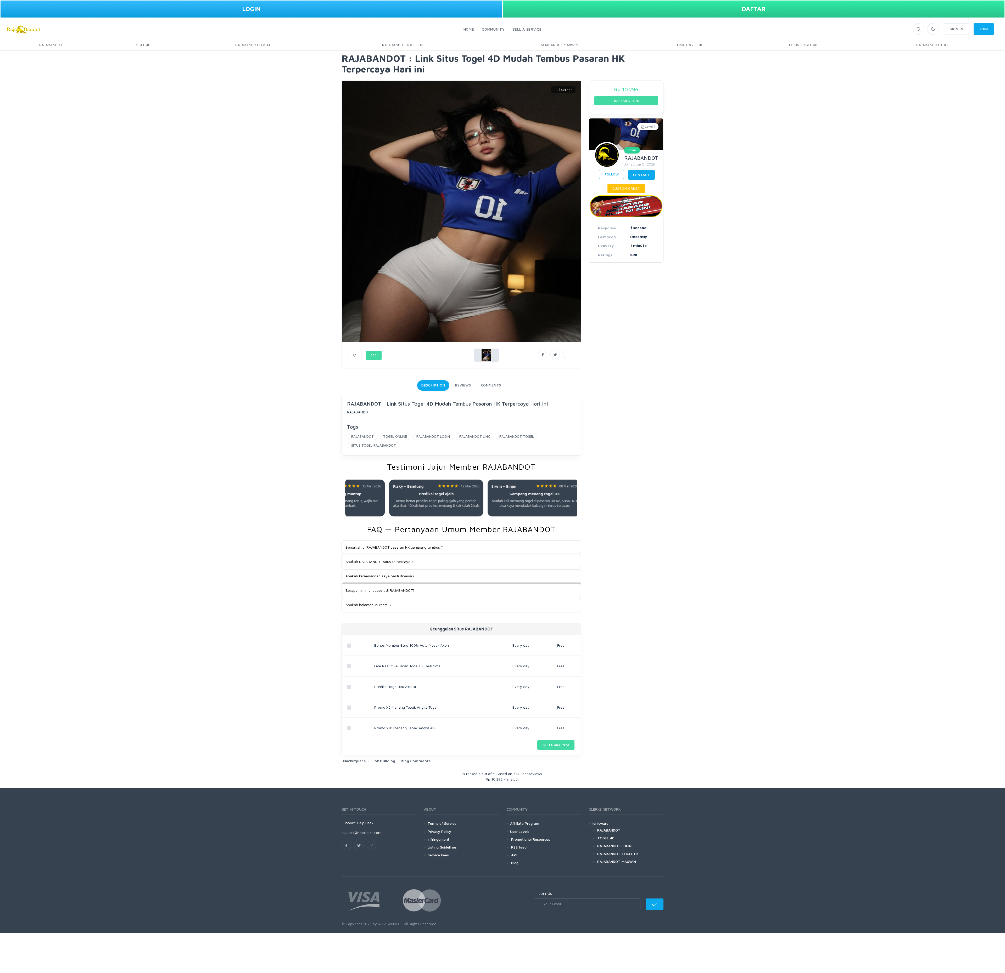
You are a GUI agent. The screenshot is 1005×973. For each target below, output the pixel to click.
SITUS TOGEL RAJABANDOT (373, 445)
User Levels (519, 831)
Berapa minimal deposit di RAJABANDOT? (380, 590)
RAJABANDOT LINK (474, 436)
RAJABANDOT (50, 45)
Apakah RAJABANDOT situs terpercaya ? (379, 561)
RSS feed (518, 847)
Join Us (545, 893)
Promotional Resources (530, 839)
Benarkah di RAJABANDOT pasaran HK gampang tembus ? (394, 547)
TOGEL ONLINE (395, 436)
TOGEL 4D (142, 45)
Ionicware (600, 823)
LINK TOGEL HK (689, 45)
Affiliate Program (524, 823)
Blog (514, 863)
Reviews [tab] (463, 385)
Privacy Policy (439, 831)
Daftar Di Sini (626, 101)
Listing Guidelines (442, 847)
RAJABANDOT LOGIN (252, 45)
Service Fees (438, 855)
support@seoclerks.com (361, 832)
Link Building (383, 761)
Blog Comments (416, 761)
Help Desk (365, 823)
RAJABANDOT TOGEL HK (402, 45)
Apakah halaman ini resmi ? (368, 604)
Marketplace (354, 761)
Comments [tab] (491, 385)
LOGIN (251, 8)
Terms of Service (442, 823)
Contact (641, 175)
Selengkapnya (556, 745)
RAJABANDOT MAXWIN (559, 45)
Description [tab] (433, 385)
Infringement (438, 839)
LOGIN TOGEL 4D (803, 45)
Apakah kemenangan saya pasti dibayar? (379, 576)
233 (374, 355)
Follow (611, 174)
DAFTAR (754, 8)
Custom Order (626, 188)
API (513, 855)
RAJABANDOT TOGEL (934, 45)
